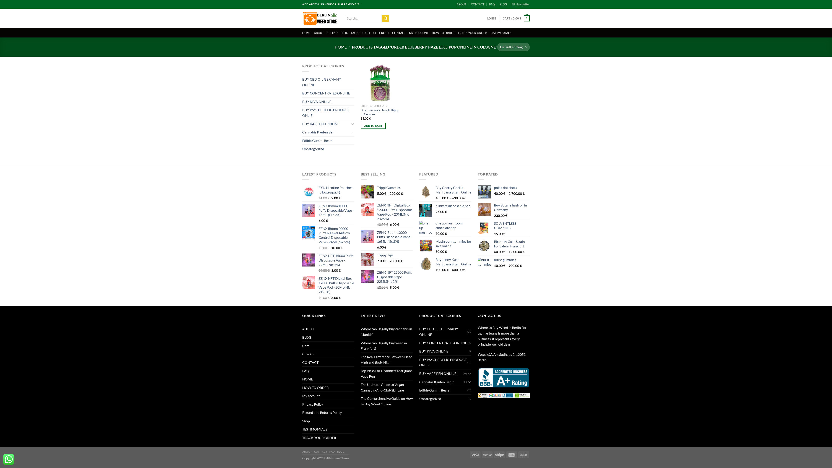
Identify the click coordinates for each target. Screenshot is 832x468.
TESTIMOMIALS (500, 33)
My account (419, 33)
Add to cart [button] (373, 125)
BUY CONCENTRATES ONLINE (326, 93)
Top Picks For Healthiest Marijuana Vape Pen (387, 373)
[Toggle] (352, 123)
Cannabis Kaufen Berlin (319, 132)
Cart (366, 33)
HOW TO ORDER (443, 33)
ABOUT (461, 4)
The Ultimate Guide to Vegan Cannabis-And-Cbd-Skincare (382, 387)
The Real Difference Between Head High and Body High (386, 359)
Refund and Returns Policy (322, 412)
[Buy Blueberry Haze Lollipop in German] (380, 82)
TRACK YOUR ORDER (472, 33)
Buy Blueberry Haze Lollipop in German (380, 112)
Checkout (381, 33)
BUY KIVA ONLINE (316, 101)
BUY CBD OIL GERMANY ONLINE (321, 82)
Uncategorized (313, 149)
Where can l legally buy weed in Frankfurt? (384, 346)
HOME (306, 33)
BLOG (503, 4)
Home (341, 47)
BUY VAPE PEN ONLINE (320, 124)
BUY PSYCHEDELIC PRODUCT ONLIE (326, 112)
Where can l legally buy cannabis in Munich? (386, 331)
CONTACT (477, 4)
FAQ (492, 4)
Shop (331, 33)
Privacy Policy (312, 404)
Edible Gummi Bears (317, 140)
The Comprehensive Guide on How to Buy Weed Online (387, 401)
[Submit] (385, 18)
